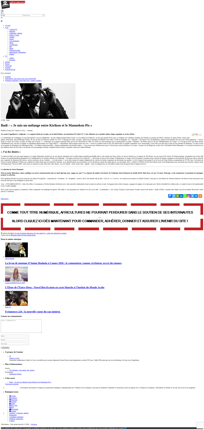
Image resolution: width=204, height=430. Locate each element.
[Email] (177, 196)
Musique (12, 31)
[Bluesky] (196, 196)
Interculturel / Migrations (17, 52)
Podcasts (12, 60)
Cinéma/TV (13, 29)
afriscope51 (5, 199)
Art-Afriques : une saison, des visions (21, 370)
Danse (11, 39)
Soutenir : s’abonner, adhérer (19, 413)
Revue (7, 64)
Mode (11, 48)
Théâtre (11, 37)
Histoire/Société (14, 50)
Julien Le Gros (14, 358)
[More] (200, 196)
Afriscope (8, 66)
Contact (12, 421)
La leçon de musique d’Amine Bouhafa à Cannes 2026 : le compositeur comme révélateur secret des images (63, 263)
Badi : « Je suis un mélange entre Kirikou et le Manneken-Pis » (30, 382)
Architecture (13, 45)
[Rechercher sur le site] (2, 11)
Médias (11, 54)
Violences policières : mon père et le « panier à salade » (23, 80)
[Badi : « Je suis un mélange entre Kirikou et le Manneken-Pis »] (38, 118)
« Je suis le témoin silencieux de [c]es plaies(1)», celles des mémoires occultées (40, 233)
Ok (125, 428)
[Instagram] (189, 196)
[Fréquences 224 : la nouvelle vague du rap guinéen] (16, 305)
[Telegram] (192, 196)
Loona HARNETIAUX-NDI (15, 283)
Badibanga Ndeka (15, 374)
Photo (11, 43)
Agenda (7, 68)
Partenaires (13, 415)
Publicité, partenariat (16, 419)
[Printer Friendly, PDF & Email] (197, 136)
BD (10, 47)
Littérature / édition (15, 33)
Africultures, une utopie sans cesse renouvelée (20, 79)
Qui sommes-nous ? (12, 388)
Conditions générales (16, 417)
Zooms (7, 62)
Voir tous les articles (11, 384)
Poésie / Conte (14, 35)
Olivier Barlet (9, 258)
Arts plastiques (14, 41)
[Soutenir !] (102, 217)
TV (6, 56)
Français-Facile (10, 69)
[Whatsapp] (185, 196)
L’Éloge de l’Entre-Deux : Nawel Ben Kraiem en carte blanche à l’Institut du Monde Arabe (54, 287)
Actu (6, 27)
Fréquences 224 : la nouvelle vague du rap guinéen (33, 311)
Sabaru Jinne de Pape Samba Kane (24, 235)
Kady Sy (8, 307)
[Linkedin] (181, 196)
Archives (34, 424)
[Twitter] (174, 196)
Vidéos (11, 58)
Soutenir (8, 77)
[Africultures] (13, 9)
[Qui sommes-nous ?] (2, 17)
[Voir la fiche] (10, 356)
